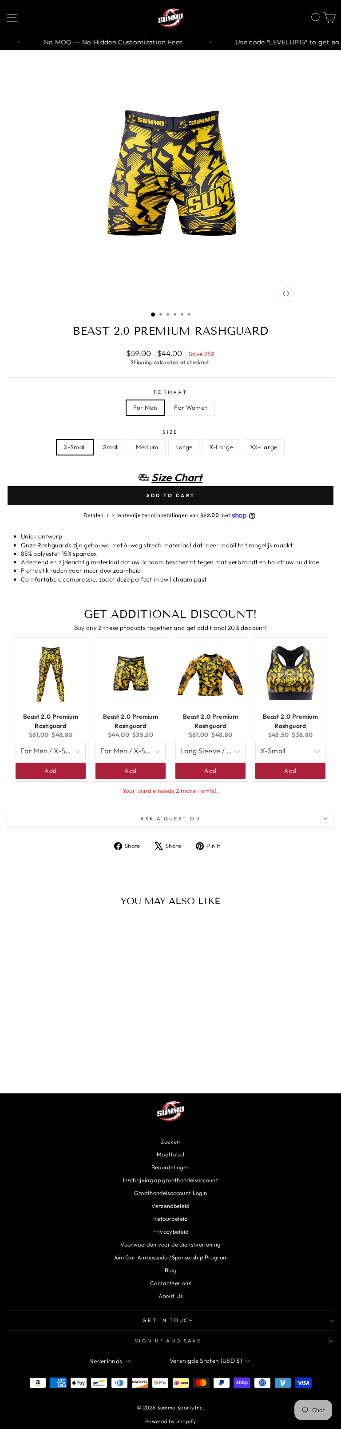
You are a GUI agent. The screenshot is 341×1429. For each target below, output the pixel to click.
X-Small (74, 447)
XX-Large (264, 447)
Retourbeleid (170, 1218)
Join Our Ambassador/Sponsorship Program (170, 1257)
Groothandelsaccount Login (170, 1192)
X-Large (221, 447)
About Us (171, 1295)
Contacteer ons (170, 1282)
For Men (145, 408)
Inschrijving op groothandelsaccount (170, 1180)
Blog (170, 1270)
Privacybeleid (170, 1231)
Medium (147, 447)
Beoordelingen (170, 1167)
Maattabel (170, 1154)
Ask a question (170, 818)
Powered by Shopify (170, 1421)
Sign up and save (168, 1341)
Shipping (141, 362)
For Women (191, 408)
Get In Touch (168, 1320)
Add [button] (50, 771)
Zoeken (170, 1141)
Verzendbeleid (170, 1205)
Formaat (170, 392)
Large (184, 447)
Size (170, 432)
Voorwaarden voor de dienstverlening (170, 1244)
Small (111, 447)
